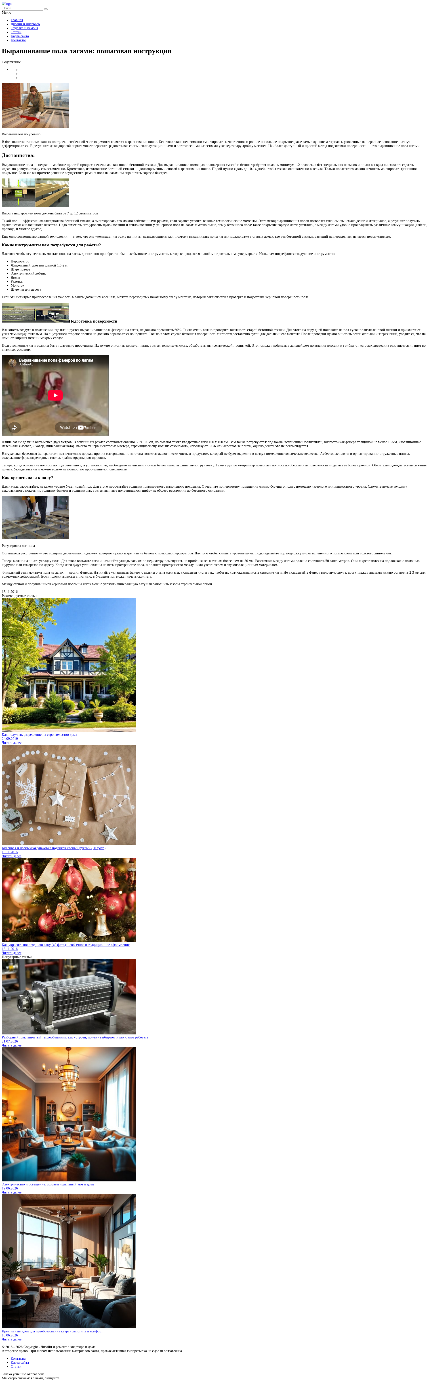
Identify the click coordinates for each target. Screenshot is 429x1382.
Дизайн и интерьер (25, 24)
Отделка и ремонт (24, 28)
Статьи (16, 32)
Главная (17, 20)
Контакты (18, 40)
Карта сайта (20, 36)
